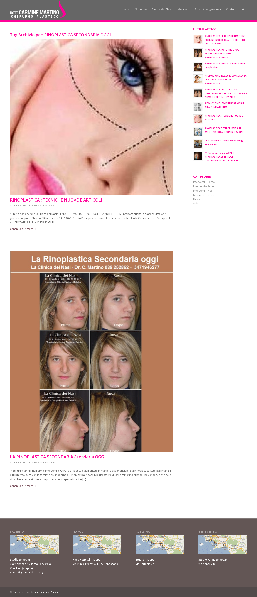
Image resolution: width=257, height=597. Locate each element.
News (34, 205)
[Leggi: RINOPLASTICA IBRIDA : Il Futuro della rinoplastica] (198, 67)
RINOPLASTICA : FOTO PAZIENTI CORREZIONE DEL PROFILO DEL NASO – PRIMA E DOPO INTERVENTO (226, 93)
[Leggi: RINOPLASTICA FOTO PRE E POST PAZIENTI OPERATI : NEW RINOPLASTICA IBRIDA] (198, 53)
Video (196, 203)
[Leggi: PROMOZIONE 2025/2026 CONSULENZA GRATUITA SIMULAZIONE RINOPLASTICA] (198, 79)
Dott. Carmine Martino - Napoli (41, 591)
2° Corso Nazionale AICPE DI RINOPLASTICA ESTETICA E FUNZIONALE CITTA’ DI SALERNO (222, 156)
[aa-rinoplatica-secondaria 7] (91, 351)
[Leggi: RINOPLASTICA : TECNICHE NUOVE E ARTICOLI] (198, 119)
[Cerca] (243, 9)
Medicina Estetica (203, 195)
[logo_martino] (38, 9)
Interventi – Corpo (204, 182)
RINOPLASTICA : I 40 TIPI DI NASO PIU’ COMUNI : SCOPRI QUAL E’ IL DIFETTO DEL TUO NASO (225, 39)
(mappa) (24, 559)
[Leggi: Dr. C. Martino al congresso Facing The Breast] (198, 144)
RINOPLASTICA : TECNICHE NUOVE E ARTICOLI (56, 200)
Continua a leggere (21, 229)
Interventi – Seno (203, 186)
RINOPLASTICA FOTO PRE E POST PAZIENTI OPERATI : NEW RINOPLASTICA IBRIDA (223, 53)
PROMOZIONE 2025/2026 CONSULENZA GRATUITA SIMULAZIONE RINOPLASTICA (225, 79)
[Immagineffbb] (91, 117)
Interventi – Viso (203, 190)
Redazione (49, 205)
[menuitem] (125, 9)
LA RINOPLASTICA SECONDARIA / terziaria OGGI (57, 457)
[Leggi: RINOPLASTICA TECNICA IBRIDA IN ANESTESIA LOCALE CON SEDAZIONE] (198, 131)
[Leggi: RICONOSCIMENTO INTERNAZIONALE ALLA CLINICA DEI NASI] (198, 106)
